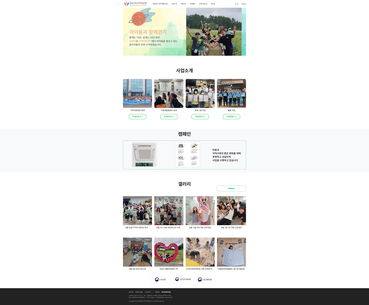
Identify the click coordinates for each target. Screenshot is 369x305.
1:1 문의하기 (147, 292)
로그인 (237, 4)
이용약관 (157, 292)
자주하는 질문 (139, 292)
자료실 (213, 4)
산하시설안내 (203, 4)
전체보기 (231, 189)
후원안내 (183, 4)
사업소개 (174, 4)
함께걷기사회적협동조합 (160, 4)
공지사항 (131, 292)
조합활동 (192, 4)
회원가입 (243, 4)
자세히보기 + (137, 116)
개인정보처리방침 (166, 292)
